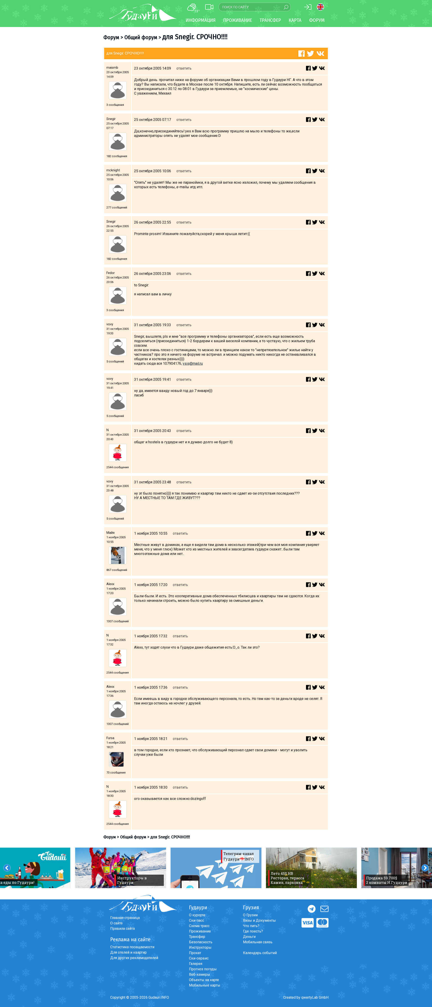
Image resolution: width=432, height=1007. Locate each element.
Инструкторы (200, 947)
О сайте (116, 923)
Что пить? (251, 926)
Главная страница (125, 918)
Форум (317, 20)
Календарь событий (260, 953)
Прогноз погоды (203, 969)
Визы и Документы (259, 920)
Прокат (195, 953)
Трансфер (197, 937)
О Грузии (250, 915)
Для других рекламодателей (134, 958)
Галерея (195, 964)
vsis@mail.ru (193, 363)
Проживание (200, 931)
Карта (295, 20)
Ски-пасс (196, 920)
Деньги (249, 937)
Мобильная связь (257, 942)
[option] (120, 868)
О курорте (197, 915)
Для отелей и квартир (128, 952)
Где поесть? (253, 931)
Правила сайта (122, 928)
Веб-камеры (199, 974)
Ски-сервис (199, 958)
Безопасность (200, 942)
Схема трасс (199, 926)
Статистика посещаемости (132, 947)
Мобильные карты (204, 985)
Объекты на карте (204, 980)
